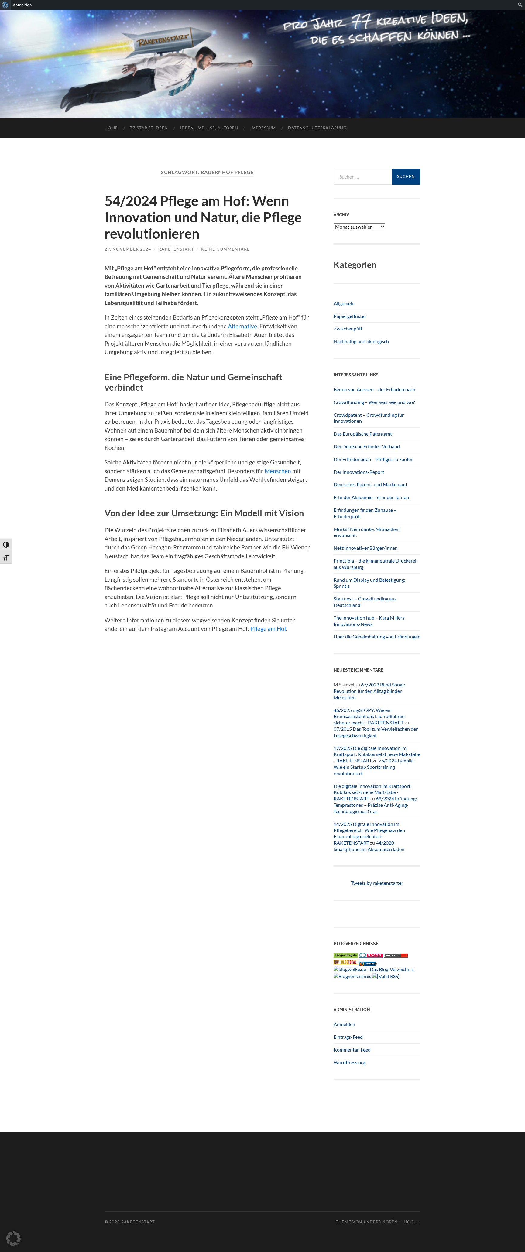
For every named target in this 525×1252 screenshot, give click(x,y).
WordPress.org (349, 1062)
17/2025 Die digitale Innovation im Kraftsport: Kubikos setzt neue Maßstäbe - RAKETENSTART (377, 754)
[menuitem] (5, 5)
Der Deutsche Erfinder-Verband (367, 446)
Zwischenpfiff (348, 328)
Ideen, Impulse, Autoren (209, 127)
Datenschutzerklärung (317, 127)
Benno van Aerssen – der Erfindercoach (374, 389)
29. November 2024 (128, 248)
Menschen (278, 470)
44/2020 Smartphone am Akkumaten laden (369, 846)
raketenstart (176, 248)
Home (111, 127)
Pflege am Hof (267, 628)
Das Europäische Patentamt (363, 433)
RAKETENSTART (262, 54)
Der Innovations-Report (359, 472)
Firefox (371, 963)
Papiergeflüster (350, 316)
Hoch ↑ (412, 1222)
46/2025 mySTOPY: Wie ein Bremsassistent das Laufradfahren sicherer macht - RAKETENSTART (369, 716)
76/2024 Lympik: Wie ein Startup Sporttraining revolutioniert (374, 767)
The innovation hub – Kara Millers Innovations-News (369, 621)
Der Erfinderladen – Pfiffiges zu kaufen (373, 459)
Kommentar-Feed (352, 1049)
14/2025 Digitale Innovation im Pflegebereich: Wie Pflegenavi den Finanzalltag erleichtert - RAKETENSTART (369, 833)
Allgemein (344, 303)
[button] (13, 1238)
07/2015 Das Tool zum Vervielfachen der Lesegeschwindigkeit (376, 732)
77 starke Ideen (149, 127)
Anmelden (344, 1024)
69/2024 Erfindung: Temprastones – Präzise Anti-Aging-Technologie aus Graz (375, 804)
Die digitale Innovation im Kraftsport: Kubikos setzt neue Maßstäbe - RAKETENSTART (373, 792)
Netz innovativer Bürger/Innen (366, 548)
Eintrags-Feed (348, 1037)
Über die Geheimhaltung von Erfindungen (377, 636)
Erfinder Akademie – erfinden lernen (371, 497)
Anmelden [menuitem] (22, 4)
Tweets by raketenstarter (377, 883)
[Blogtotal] (346, 962)
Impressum (263, 127)
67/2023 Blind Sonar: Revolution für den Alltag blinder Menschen (369, 691)
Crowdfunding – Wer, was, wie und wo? (374, 402)
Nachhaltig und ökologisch (361, 341)
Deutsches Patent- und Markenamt (370, 484)
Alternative (242, 326)
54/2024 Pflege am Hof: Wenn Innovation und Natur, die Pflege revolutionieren (203, 217)
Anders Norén (380, 1222)
